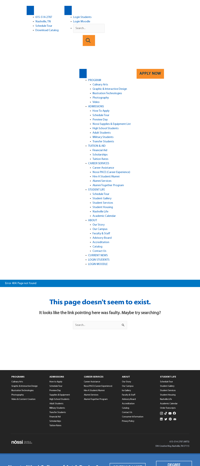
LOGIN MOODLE (98, 264)
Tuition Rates (100, 159)
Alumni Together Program (108, 185)
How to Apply (55, 382)
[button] (89, 40)
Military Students (103, 137)
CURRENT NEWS (98, 255)
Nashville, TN (43, 21)
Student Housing (103, 207)
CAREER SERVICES (98, 163)
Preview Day (100, 119)
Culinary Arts (100, 84)
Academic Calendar (104, 216)
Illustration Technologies (107, 93)
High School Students (106, 128)
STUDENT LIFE (96, 189)
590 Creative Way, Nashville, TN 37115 (172, 446)
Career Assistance (103, 167)
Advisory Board (102, 238)
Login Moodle (81, 21)
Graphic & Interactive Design (110, 89)
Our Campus (100, 229)
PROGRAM (94, 80)
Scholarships (100, 154)
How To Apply (101, 110)
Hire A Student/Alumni (106, 176)
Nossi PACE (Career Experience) (111, 172)
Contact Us (99, 251)
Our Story (99, 224)
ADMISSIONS (96, 106)
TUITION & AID (97, 146)
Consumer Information (132, 417)
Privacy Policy (128, 421)
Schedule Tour (43, 26)
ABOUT (92, 220)
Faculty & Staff (101, 233)
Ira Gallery (126, 391)
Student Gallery (102, 198)
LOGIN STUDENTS (99, 259)
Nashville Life (100, 211)
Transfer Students (103, 141)
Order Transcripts (168, 408)
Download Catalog (47, 30)
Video (96, 102)
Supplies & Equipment (59, 395)
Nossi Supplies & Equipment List (112, 124)
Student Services (103, 202)
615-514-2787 (43, 17)
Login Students (82, 17)
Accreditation (101, 242)
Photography (101, 97)
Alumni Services (102, 181)
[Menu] (30, 10)
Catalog (97, 246)
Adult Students (102, 132)
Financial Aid (100, 150)
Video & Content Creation (23, 399)
